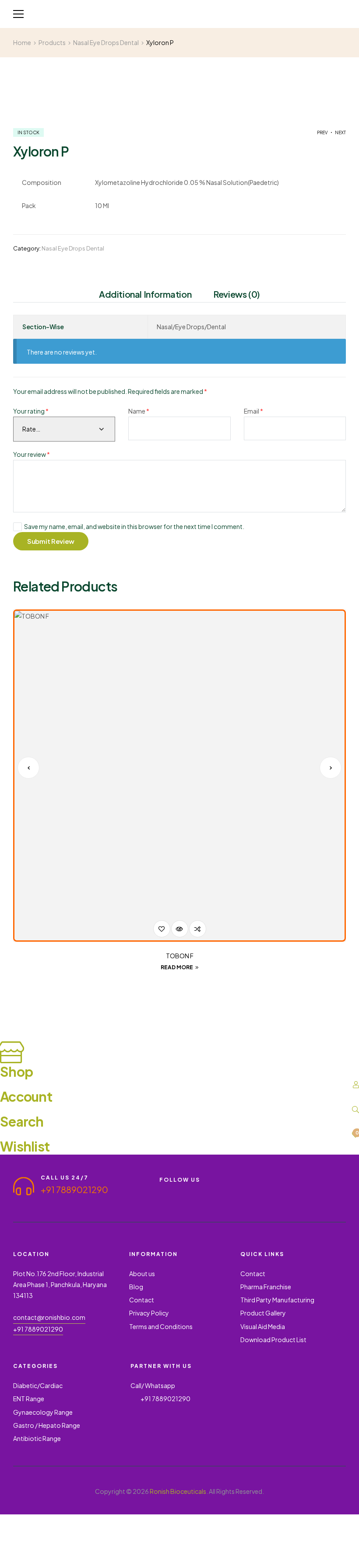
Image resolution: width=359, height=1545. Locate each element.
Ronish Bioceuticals (178, 1491)
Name (138, 411)
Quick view (179, 928)
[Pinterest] (225, 1191)
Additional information (145, 294)
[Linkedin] (162, 1198)
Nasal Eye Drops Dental (73, 248)
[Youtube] (178, 1191)
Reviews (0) (236, 294)
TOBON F (180, 956)
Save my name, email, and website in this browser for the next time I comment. (134, 526)
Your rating (31, 411)
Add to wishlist (161, 928)
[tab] (145, 295)
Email (253, 411)
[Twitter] (194, 1191)
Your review (31, 454)
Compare (197, 928)
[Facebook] (162, 1191)
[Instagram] (210, 1191)
